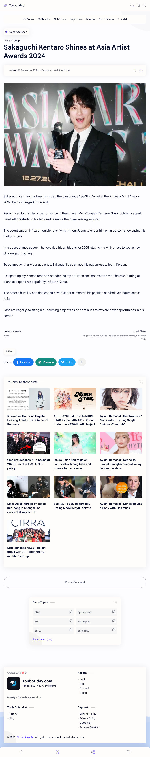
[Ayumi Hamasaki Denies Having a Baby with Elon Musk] (121, 487)
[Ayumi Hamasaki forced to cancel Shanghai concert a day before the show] (121, 443)
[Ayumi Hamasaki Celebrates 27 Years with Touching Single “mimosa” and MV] (121, 399)
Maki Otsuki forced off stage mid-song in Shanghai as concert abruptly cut (26, 508)
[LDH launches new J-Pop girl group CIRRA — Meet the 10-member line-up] (28, 531)
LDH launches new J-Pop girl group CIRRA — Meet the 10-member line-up (26, 552)
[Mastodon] (35, 697)
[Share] (93, 752)
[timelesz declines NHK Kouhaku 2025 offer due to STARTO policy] (28, 443)
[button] (144, 5)
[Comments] (129, 752)
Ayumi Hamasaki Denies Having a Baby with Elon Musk (121, 506)
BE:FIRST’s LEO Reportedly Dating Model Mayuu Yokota (72, 506)
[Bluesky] (11, 697)
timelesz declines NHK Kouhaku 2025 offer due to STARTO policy (28, 464)
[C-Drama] (28, 19)
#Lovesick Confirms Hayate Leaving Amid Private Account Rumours (27, 420)
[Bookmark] (138, 5)
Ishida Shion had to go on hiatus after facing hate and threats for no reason (72, 464)
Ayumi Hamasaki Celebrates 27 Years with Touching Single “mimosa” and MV (121, 420)
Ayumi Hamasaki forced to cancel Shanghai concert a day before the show (121, 464)
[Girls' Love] (60, 19)
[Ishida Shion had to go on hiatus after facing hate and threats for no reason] (75, 443)
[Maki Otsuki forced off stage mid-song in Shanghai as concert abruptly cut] (28, 487)
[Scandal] (122, 19)
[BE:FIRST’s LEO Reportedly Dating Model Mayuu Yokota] (75, 487)
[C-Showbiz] (44, 19)
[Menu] (57, 752)
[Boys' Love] (76, 19)
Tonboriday (16, 5)
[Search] (132, 5)
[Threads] (22, 697)
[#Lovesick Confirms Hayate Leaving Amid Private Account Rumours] (28, 399)
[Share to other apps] (81, 362)
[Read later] (135, 70)
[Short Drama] (106, 19)
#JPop (9, 351)
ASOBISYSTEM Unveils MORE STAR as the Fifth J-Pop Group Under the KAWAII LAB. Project (74, 420)
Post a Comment (75, 582)
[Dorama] (90, 19)
